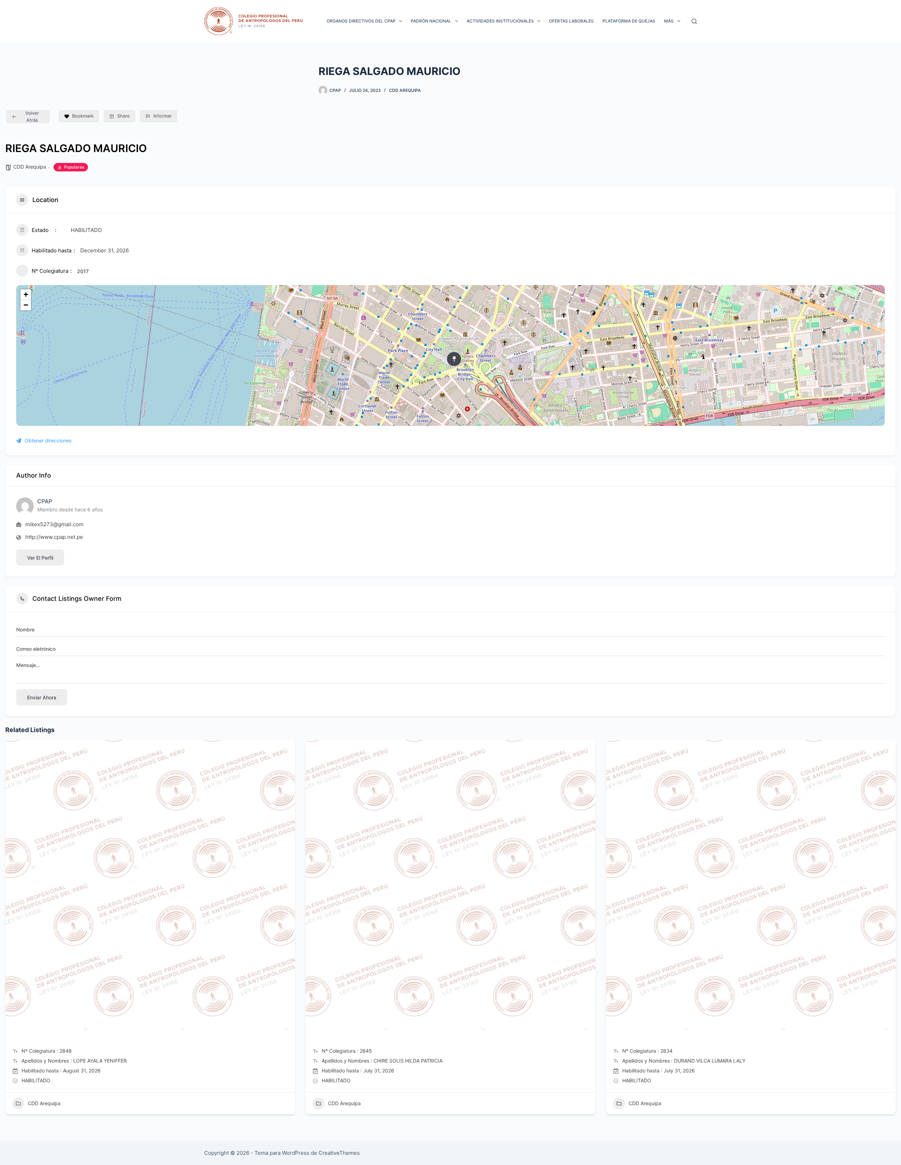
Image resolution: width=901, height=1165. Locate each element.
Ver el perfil (40, 558)
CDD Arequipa (405, 90)
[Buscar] (694, 21)
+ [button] (26, 294)
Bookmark (83, 116)
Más (669, 21)
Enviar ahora (41, 697)
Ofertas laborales (571, 21)
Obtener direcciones (48, 440)
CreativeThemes (339, 1153)
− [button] (26, 305)
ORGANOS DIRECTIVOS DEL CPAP (361, 21)
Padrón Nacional (431, 21)
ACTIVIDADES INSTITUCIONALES (500, 21)
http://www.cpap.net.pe (54, 537)
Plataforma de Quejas (629, 21)
